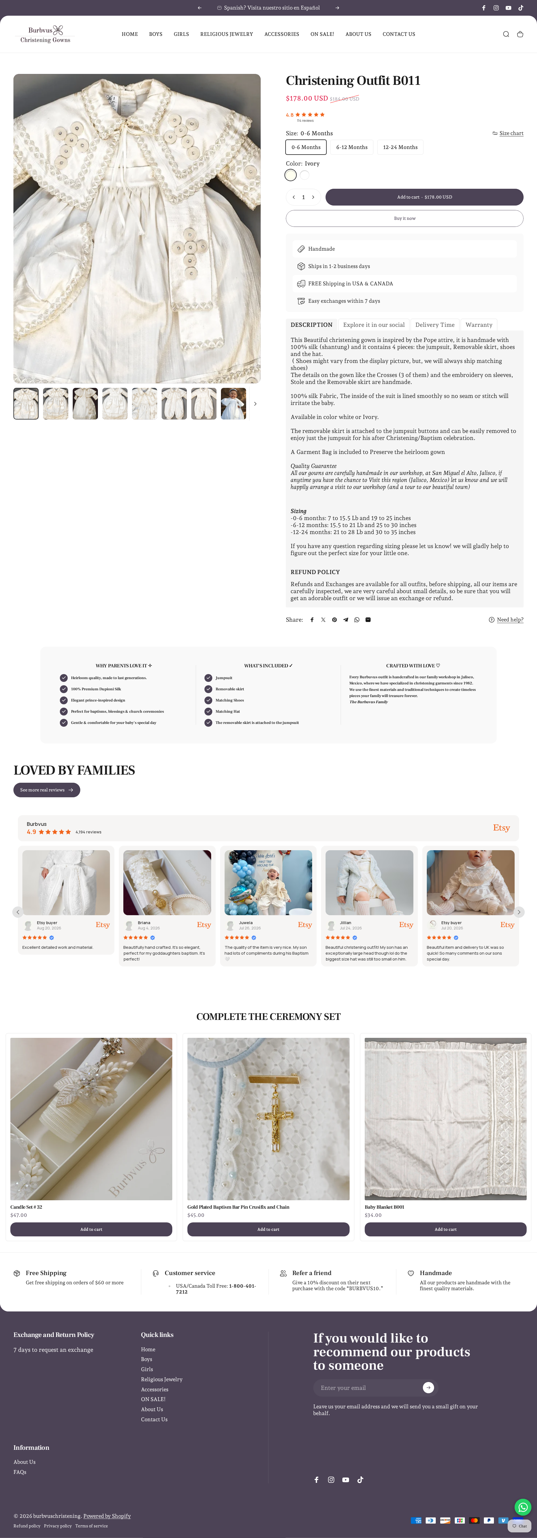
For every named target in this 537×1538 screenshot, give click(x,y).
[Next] (337, 8)
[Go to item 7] (174, 404)
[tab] (311, 325)
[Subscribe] (428, 1387)
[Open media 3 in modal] (137, 228)
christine (350, 922)
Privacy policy (58, 1525)
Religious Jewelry (162, 1379)
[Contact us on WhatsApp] (523, 1507)
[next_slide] (519, 912)
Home (148, 1349)
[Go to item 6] (144, 404)
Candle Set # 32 (26, 1207)
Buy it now (405, 218)
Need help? (510, 619)
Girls (147, 1369)
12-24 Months (400, 147)
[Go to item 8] (203, 404)
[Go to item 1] (55, 404)
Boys (146, 1359)
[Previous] (200, 8)
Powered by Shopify (107, 1516)
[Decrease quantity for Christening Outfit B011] (292, 197)
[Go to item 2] (85, 404)
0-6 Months (306, 147)
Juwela (44, 922)
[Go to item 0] (26, 404)
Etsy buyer (250, 922)
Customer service (190, 1273)
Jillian (144, 922)
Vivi (445, 922)
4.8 (290, 114)
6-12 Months (352, 147)
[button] (337, 971)
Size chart (512, 133)
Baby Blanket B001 (384, 1207)
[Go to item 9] (233, 404)
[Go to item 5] (115, 404)
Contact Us (154, 1419)
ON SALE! (153, 1399)
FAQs (19, 1472)
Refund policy (27, 1525)
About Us (152, 1409)
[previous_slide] (17, 912)
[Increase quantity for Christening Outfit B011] (314, 197)
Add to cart (91, 1229)
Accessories (154, 1389)
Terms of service (91, 1525)
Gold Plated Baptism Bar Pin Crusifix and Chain (238, 1207)
